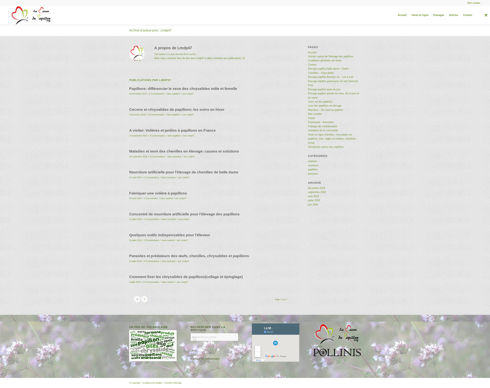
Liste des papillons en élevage (324, 105)
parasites (177, 156)
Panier (311, 118)
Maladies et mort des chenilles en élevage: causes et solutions (184, 151)
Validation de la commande (323, 130)
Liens (194, 350)
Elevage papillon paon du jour (324, 89)
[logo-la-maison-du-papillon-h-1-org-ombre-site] (31, 15)
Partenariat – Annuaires (321, 122)
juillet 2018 (314, 200)
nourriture (171, 177)
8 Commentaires (157, 156)
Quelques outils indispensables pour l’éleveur (169, 235)
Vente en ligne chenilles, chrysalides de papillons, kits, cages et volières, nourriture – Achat (333, 138)
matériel (169, 198)
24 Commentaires (151, 282)
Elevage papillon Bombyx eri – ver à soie (330, 76)
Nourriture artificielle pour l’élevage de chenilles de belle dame (183, 172)
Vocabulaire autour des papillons (326, 146)
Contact (312, 64)
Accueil (312, 52)
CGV (193, 354)
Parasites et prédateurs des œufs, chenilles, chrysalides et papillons (189, 256)
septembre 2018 (317, 192)
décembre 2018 (316, 188)
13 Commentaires (156, 114)
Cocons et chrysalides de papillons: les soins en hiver (176, 109)
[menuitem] (473, 3)
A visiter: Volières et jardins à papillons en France (172, 130)
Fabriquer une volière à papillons (158, 193)
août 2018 (313, 196)
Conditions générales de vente (324, 60)
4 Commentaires (157, 136)
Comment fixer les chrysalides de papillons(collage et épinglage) (186, 277)
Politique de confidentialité (322, 126)
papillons (176, 94)
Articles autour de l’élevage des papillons (330, 56)
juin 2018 (313, 204)
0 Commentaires (151, 177)
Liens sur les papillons (320, 101)
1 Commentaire (151, 198)
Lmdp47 (190, 94)
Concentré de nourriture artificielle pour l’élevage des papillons (184, 214)
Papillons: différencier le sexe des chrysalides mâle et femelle (183, 89)
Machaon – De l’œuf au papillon (325, 109)
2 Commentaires (156, 94)
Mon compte (474, 3)
